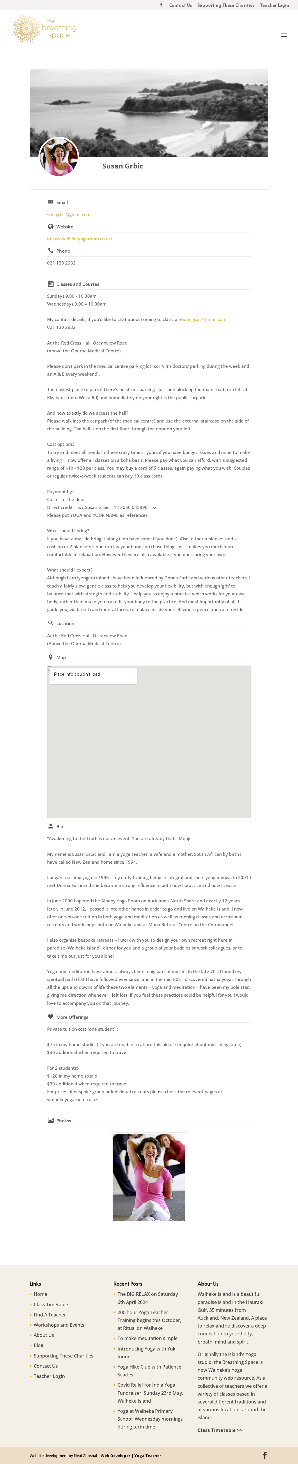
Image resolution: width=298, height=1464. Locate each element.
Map (61, 657)
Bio (59, 826)
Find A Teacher (50, 1315)
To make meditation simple (148, 1338)
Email (62, 202)
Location (65, 623)
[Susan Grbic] (58, 157)
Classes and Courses (77, 284)
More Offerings (72, 1017)
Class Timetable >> (220, 1430)
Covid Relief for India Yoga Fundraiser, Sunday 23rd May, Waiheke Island (150, 1393)
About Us (44, 1335)
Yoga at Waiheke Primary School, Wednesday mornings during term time (150, 1419)
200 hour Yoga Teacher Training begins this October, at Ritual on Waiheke (149, 1320)
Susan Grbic (122, 166)
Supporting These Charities (226, 5)
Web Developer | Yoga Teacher (131, 1455)
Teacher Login (274, 5)
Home (40, 1294)
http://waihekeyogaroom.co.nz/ (79, 239)
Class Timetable (51, 1304)
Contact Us (180, 5)
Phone (63, 251)
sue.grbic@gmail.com (69, 214)
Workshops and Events (59, 1325)
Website (64, 227)
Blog (38, 1345)
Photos (63, 1121)
